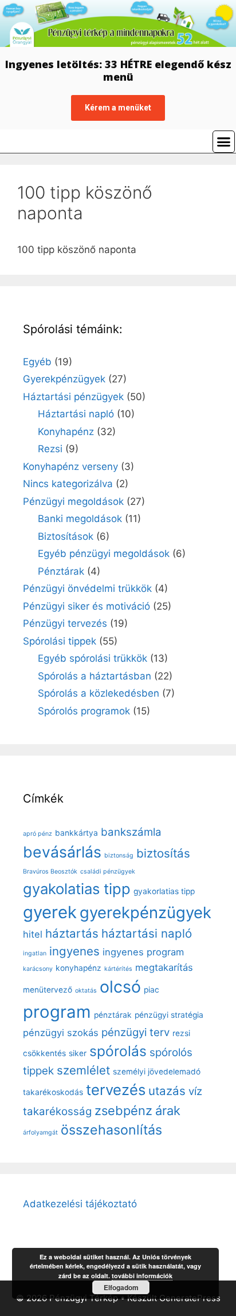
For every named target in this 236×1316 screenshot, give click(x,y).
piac (151, 989)
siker (77, 1053)
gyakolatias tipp (77, 889)
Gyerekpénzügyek (64, 379)
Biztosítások (65, 536)
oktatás (86, 990)
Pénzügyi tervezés (65, 623)
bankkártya (76, 832)
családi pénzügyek (107, 871)
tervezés (115, 1089)
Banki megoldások (80, 518)
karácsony (38, 969)
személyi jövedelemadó (156, 1071)
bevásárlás (62, 852)
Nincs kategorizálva (68, 483)
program (57, 1012)
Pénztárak (61, 571)
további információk (142, 1275)
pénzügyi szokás (61, 1032)
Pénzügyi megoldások (73, 501)
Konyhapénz (66, 431)
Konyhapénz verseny (70, 466)
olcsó (120, 987)
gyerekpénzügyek (145, 912)
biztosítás (163, 853)
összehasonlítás (111, 1130)
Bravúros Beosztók (50, 871)
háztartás (72, 933)
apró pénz (37, 833)
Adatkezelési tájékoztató (80, 1204)
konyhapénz (78, 968)
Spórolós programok (84, 711)
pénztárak (113, 1014)
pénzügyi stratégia (169, 1014)
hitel (32, 934)
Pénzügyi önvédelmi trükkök (87, 588)
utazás (167, 1091)
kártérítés (118, 969)
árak (167, 1110)
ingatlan (34, 953)
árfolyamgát (40, 1132)
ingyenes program (143, 952)
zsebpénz (123, 1110)
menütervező (47, 989)
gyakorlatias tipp (164, 891)
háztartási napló (146, 933)
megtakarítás (164, 967)
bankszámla (131, 832)
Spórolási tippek (59, 641)
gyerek (50, 912)
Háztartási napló (76, 414)
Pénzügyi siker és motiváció (86, 606)
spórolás (118, 1051)
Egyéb (37, 361)
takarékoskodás (53, 1092)
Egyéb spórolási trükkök (92, 658)
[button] (224, 142)
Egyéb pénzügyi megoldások (104, 553)
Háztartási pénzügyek (73, 396)
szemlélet (83, 1070)
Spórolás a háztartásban (94, 676)
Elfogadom (121, 1287)
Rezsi (50, 449)
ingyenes (74, 951)
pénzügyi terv (135, 1032)
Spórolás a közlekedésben (98, 693)
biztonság (118, 855)
